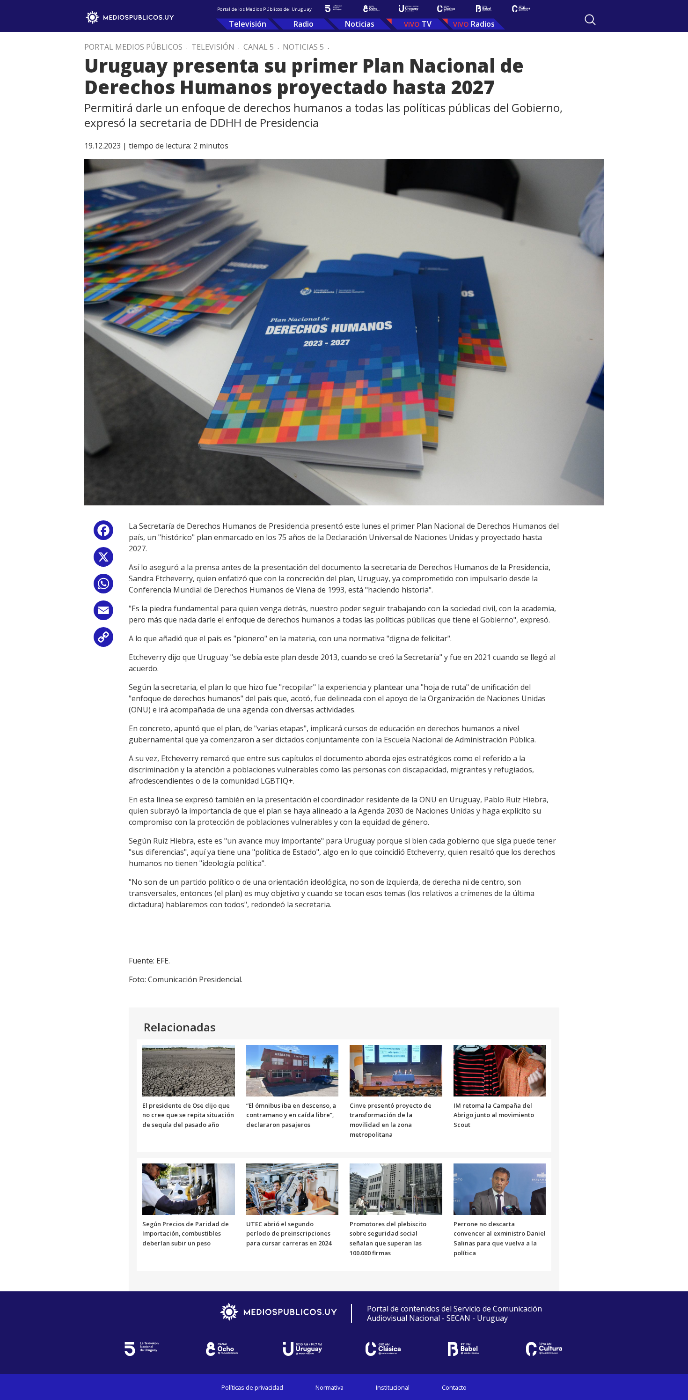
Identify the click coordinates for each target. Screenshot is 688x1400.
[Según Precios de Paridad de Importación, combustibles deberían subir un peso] (188, 1188)
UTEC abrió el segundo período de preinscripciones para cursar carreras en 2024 (288, 1234)
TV (427, 24)
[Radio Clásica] (446, 8)
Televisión (247, 24)
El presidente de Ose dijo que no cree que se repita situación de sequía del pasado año (188, 1115)
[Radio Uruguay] (408, 8)
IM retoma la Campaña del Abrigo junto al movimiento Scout (494, 1115)
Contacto (454, 1387)
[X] (103, 560)
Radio (303, 24)
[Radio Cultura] (521, 8)
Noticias (359, 24)
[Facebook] (103, 533)
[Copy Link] (103, 640)
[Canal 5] (333, 8)
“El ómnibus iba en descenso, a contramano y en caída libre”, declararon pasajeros (291, 1115)
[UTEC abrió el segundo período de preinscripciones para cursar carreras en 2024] (292, 1188)
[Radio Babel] (483, 8)
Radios (483, 24)
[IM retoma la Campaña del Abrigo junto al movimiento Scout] (500, 1070)
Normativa (329, 1387)
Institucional (393, 1387)
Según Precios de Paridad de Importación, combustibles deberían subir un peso (185, 1234)
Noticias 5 (303, 47)
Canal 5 (258, 47)
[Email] (103, 613)
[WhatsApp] (103, 587)
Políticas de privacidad (252, 1387)
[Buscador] (590, 19)
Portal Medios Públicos (133, 47)
